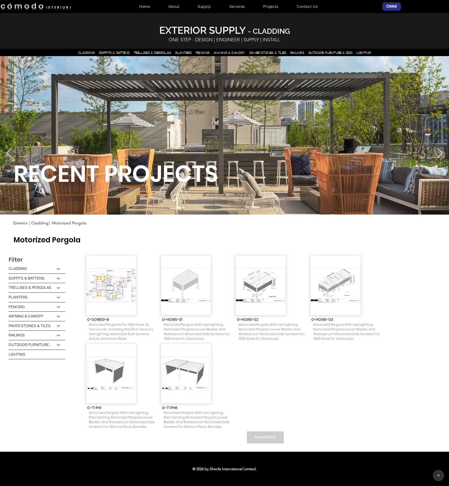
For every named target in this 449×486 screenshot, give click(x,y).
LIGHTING (17, 354)
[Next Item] (440, 153)
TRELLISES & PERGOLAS (30, 287)
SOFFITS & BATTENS (26, 278)
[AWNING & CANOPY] (58, 316)
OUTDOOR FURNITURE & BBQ (30, 345)
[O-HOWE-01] (186, 285)
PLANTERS (18, 297)
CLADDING (18, 269)
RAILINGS (17, 335)
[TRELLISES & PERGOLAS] (58, 287)
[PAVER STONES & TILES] (58, 326)
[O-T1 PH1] (111, 374)
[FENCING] (58, 307)
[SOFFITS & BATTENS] (58, 278)
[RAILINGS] (58, 335)
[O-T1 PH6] (186, 374)
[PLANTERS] (58, 297)
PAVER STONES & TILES (29, 326)
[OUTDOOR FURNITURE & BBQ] (58, 345)
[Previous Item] (9, 153)
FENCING (17, 307)
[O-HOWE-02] (260, 285)
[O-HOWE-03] (335, 285)
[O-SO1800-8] (111, 285)
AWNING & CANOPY (26, 316)
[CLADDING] (58, 269)
